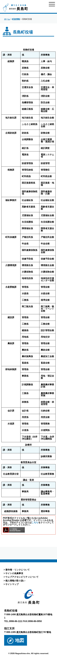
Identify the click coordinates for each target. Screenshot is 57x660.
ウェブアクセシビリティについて (22, 577)
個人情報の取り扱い (15, 580)
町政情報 (16, 19)
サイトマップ (12, 584)
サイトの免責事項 (14, 573)
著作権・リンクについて (17, 569)
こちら (35, 522)
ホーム (7, 19)
